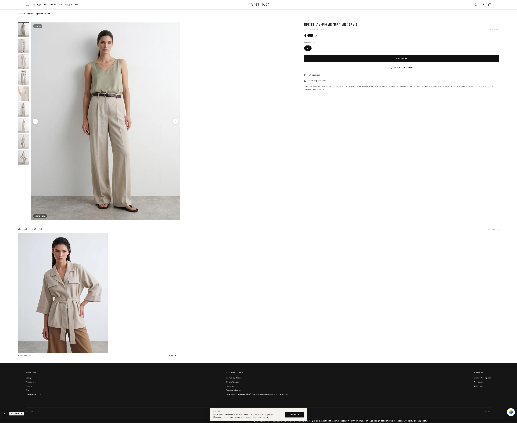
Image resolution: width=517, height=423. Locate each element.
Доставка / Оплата (234, 378)
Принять (294, 414)
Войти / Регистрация (482, 378)
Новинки (29, 386)
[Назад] (35, 121)
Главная (21, 13)
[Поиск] (476, 4)
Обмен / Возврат (233, 382)
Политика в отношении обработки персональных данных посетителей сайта (257, 394)
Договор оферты (233, 390)
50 (308, 48)
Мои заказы (479, 382)
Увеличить (40, 216)
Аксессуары (50, 5)
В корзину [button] (401, 59)
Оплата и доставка (68, 5)
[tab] (401, 80)
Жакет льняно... (25, 355)
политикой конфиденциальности (254, 417)
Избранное (478, 386)
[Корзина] (489, 4)
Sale (27, 390)
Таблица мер (314, 75)
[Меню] (27, 5)
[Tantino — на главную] (258, 4)
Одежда (37, 5)
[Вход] (483, 4)
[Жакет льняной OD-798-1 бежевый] (97, 293)
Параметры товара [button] (317, 80)
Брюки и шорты (43, 13)
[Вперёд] (175, 121)
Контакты (230, 386)
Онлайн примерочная (403, 68)
